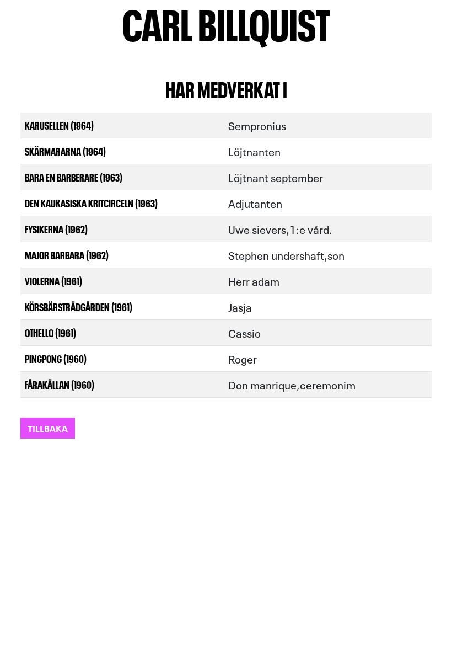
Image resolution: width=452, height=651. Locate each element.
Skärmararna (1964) (65, 151)
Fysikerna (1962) (56, 229)
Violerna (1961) (53, 280)
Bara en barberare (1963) (73, 177)
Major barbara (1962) (67, 255)
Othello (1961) (50, 332)
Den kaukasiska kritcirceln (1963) (91, 203)
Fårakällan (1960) (59, 384)
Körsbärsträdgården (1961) (78, 306)
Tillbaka (48, 427)
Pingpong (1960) (56, 358)
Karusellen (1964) (59, 125)
